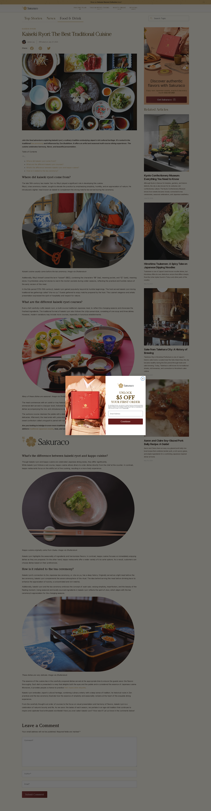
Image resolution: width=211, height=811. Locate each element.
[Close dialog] (143, 379)
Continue (125, 421)
